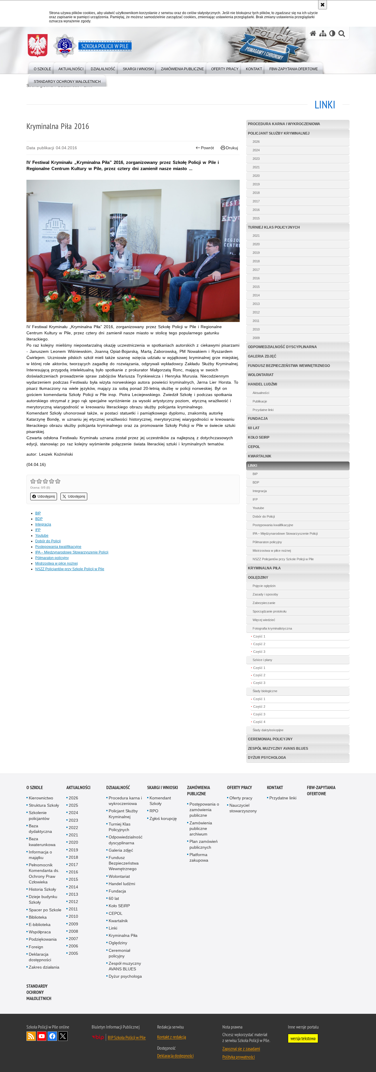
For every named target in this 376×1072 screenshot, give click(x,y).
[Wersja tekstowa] (332, 33)
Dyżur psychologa (267, 758)
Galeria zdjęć (262, 356)
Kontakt (275, 787)
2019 (256, 184)
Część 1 (259, 636)
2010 (256, 329)
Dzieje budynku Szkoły (43, 899)
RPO (154, 810)
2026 (256, 141)
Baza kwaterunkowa (42, 841)
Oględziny (258, 578)
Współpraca (40, 932)
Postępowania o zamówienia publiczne (204, 810)
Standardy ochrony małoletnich (38, 992)
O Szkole (34, 787)
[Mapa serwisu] (322, 33)
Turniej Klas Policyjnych (274, 227)
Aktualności (261, 393)
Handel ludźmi (262, 384)
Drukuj (232, 147)
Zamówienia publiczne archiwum (200, 828)
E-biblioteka (40, 924)
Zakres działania (44, 967)
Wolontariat (260, 375)
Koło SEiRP (258, 437)
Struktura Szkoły (44, 805)
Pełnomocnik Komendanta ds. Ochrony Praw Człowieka (44, 873)
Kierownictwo (41, 798)
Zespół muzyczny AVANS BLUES (278, 748)
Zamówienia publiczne (198, 790)
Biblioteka (38, 917)
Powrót (207, 147)
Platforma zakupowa (198, 857)
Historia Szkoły (42, 889)
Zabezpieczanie (264, 603)
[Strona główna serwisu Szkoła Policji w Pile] (313, 33)
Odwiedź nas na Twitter (63, 1036)
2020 (256, 175)
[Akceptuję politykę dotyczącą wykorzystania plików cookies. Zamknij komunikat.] (322, 4)
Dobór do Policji (48, 541)
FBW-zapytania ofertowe (321, 790)
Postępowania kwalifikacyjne (58, 547)
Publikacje (260, 401)
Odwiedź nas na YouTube (41, 1036)
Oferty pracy (239, 787)
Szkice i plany (262, 660)
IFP (38, 530)
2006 (73, 946)
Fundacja (258, 419)
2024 (256, 150)
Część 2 (259, 644)
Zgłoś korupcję (163, 818)
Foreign (36, 946)
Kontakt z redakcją (171, 1037)
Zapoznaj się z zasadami (241, 1048)
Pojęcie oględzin (264, 586)
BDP (39, 519)
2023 (256, 158)
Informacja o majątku (40, 855)
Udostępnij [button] (46, 496)
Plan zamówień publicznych (203, 844)
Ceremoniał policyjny (270, 739)
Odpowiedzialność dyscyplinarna (282, 347)
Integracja (43, 524)
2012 (256, 312)
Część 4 (259, 722)
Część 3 (259, 651)
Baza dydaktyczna (40, 828)
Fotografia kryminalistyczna (272, 628)
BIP (38, 513)
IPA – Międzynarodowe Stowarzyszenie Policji (71, 552)
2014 (256, 295)
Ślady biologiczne (265, 691)
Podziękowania (43, 939)
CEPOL (254, 447)
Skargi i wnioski (162, 787)
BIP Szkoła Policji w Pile (127, 1037)
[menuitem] (42, 67)
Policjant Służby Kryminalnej (279, 133)
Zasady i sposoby (265, 594)
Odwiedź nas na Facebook (52, 1036)
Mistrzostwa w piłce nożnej (56, 563)
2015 (256, 218)
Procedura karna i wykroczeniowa (284, 124)
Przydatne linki (263, 410)
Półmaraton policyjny (52, 558)
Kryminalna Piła (264, 568)
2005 (73, 953)
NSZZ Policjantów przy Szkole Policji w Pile (69, 569)
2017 (256, 201)
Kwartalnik (259, 456)
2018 (256, 192)
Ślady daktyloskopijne (268, 730)
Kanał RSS (31, 1036)
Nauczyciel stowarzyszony (243, 808)
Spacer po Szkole (45, 909)
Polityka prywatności (238, 1057)
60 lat (253, 428)
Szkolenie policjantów (39, 815)
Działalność (118, 787)
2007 (73, 938)
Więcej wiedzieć (264, 620)
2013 (256, 304)
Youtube (41, 536)
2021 (256, 167)
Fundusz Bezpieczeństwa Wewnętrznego (289, 366)
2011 (256, 321)
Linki (252, 466)
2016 (256, 210)
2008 (73, 931)
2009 (256, 338)
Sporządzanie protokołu (269, 611)
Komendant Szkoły (160, 801)
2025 (73, 805)
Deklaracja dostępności (40, 957)
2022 (73, 827)
